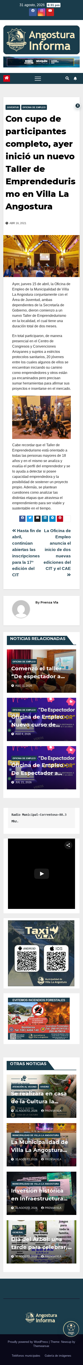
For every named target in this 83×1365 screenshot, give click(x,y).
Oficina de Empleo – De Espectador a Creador (39, 773)
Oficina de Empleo (34, 107)
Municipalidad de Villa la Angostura (35, 1135)
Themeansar (41, 1346)
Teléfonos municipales (26, 1355)
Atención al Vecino (24, 1087)
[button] (67, 78)
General (17, 1232)
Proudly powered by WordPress (28, 1341)
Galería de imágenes (58, 1355)
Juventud (13, 107)
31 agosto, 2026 (26, 1110)
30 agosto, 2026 (26, 1256)
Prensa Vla (49, 602)
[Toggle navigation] (38, 78)
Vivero (44, 1087)
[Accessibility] (71, 1329)
